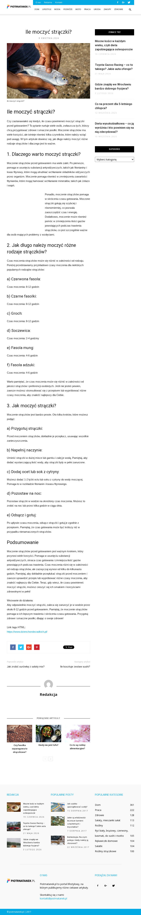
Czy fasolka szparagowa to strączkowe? (19, 748)
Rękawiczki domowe (106, 841)
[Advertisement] (70, 21)
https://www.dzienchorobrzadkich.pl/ (27, 631)
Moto (78, 9)
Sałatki (98, 846)
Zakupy (107, 9)
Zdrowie (118, 9)
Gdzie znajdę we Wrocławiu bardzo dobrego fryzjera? (31, 842)
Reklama (48, 2)
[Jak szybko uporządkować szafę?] (58, 807)
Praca (87, 9)
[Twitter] (129, 2)
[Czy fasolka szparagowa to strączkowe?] (19, 733)
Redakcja (48, 694)
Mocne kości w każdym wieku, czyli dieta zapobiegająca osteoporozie (114, 45)
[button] (130, 9)
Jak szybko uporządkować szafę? (77, 805)
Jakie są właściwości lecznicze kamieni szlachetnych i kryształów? (76, 822)
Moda (57, 9)
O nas (38, 2)
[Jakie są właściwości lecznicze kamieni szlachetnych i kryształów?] (58, 821)
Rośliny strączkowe (105, 851)
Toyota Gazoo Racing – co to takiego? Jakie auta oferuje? (34, 826)
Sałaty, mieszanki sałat (107, 820)
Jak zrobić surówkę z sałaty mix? (26, 666)
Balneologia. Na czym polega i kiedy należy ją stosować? (77, 840)
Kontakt (58, 2)
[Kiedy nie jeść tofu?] (48, 733)
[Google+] (123, 2)
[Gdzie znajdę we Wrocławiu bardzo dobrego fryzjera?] (14, 842)
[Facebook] (117, 2)
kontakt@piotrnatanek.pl (53, 898)
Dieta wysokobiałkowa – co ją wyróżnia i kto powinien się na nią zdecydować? (114, 127)
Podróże (67, 9)
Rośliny (99, 825)
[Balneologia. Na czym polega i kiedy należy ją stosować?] (58, 840)
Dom (37, 9)
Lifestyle (46, 9)
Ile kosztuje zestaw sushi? (75, 666)
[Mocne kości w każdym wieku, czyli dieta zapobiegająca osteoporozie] (14, 807)
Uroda (97, 9)
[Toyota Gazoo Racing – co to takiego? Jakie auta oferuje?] (14, 826)
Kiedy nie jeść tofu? (48, 745)
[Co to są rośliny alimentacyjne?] (77, 733)
